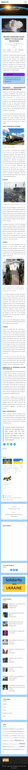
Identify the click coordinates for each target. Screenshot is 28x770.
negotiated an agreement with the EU (13, 167)
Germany (11, 733)
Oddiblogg (4, 2)
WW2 (3, 751)
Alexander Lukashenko (8, 729)
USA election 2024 (10, 746)
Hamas (22, 733)
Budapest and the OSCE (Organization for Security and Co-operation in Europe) (14, 97)
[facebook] (11, 570)
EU (5, 497)
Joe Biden (18, 735)
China (4, 731)
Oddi (19, 43)
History (6, 496)
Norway (4, 710)
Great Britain (9, 497)
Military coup (9, 737)
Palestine (5, 740)
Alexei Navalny (17, 729)
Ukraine (8, 499)
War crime (22, 749)
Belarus (22, 729)
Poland (11, 740)
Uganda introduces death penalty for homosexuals (14, 514)
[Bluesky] (16, 570)
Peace (8, 740)
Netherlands (19, 737)
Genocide (4, 733)
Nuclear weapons (17, 497)
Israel (14, 735)
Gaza (23, 731)
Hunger (10, 735)
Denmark (9, 731)
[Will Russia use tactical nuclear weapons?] (7, 478)
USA (11, 499)
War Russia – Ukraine (7, 713)
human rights (5, 735)
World (9, 496)
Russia (4, 499)
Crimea (6, 731)
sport (7, 744)
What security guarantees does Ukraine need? (18, 467)
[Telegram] (14, 570)
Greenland (19, 733)
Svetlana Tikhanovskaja (12, 743)
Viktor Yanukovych (7, 152)
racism (14, 740)
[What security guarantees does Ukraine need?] (18, 461)
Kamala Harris (5, 737)
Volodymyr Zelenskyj (12, 749)
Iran (12, 735)
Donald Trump (16, 731)
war (18, 749)
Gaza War (5, 704)
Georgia (7, 733)
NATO (15, 737)
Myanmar (12, 737)
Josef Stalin (22, 735)
